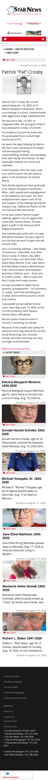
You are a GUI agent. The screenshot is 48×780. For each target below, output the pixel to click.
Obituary (13, 52)
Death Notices (24, 49)
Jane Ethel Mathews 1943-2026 (21, 536)
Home (9, 49)
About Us (8, 711)
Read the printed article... (16, 348)
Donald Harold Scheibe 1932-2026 (23, 432)
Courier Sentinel (11, 676)
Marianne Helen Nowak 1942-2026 (24, 588)
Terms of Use (10, 721)
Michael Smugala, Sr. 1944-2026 (22, 480)
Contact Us (9, 716)
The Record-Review (13, 681)
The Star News (11, 687)
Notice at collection (11, 777)
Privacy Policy (10, 726)
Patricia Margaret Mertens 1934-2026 (21, 384)
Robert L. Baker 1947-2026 (22, 638)
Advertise (8, 705)
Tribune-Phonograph (14, 692)
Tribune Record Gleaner (15, 698)
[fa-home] (4, 39)
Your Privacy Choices (19, 773)
